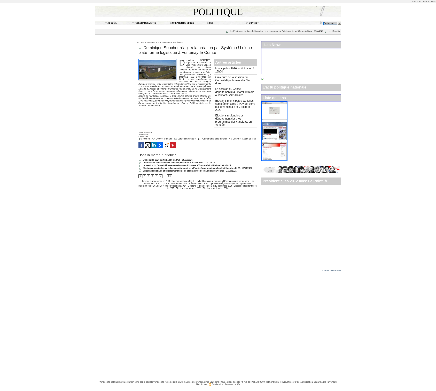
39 (169, 176)
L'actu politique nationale (176, 183)
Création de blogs (183, 23)
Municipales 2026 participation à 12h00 (161, 160)
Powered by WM (232, 384)
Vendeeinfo (143, 135)
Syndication (217, 384)
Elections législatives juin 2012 (226, 183)
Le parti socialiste (298, 142)
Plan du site (201, 384)
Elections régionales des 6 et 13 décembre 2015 (210, 186)
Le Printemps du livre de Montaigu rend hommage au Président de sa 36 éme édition (239, 31)
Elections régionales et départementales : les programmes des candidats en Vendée (233, 120)
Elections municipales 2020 (216, 188)
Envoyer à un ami (163, 139)
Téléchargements (145, 23)
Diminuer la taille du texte (244, 139)
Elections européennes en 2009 (156, 181)
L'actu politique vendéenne (170, 42)
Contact (253, 23)
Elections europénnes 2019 (188, 188)
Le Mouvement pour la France (305, 122)
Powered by (331, 270)
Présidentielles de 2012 (200, 183)
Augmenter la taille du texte (214, 139)
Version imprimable (186, 139)
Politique (218, 11)
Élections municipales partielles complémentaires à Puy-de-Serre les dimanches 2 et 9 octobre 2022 (235, 105)
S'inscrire (415, 1)
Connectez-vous (428, 1)
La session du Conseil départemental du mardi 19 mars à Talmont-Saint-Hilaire (234, 92)
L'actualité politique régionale (209, 181)
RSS (211, 23)
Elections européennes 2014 (173, 186)
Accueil (112, 23)
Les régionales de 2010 (183, 181)
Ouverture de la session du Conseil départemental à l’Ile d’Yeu (232, 80)
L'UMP (292, 102)
